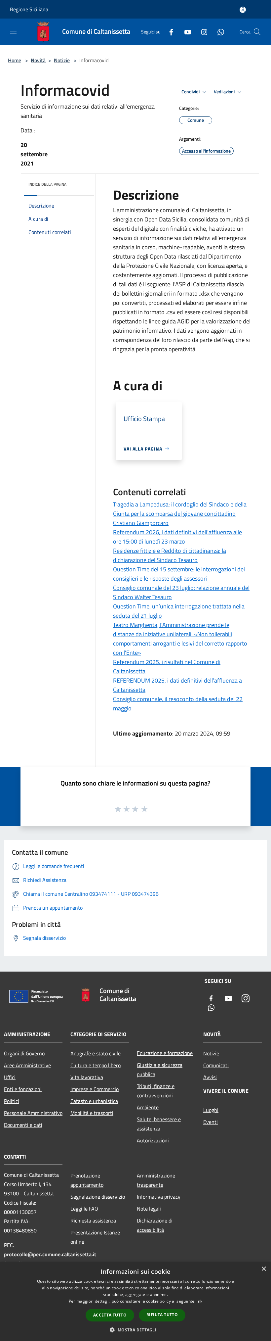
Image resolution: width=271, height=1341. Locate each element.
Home (14, 60)
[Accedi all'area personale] (243, 10)
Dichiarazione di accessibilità (155, 1225)
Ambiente (148, 1107)
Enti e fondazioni (23, 1089)
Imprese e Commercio (94, 1089)
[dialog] (135, 1301)
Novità (38, 60)
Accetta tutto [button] (110, 1315)
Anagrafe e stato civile (95, 1053)
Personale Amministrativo (33, 1113)
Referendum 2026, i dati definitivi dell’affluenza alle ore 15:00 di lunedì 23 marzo (177, 537)
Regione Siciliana (29, 9)
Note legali (149, 1209)
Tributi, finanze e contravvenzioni (155, 1090)
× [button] (263, 1269)
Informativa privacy (158, 1197)
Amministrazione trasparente (156, 1180)
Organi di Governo (24, 1053)
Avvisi (210, 1077)
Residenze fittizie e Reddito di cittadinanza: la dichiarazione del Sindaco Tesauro (169, 555)
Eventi (210, 1122)
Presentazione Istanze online (95, 1237)
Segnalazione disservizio (97, 1197)
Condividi (191, 91)
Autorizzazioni (153, 1140)
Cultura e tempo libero (95, 1065)
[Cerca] (257, 32)
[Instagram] (201, 31)
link (199, 1301)
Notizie (62, 60)
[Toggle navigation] (13, 31)
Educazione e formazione (165, 1053)
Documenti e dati (23, 1125)
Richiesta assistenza (93, 1220)
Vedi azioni (225, 91)
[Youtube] (185, 31)
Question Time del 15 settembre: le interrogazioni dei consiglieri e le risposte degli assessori (179, 574)
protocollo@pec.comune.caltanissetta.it (50, 1254)
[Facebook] (168, 31)
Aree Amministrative (27, 1065)
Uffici (10, 1077)
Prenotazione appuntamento (86, 1180)
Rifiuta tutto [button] (162, 1314)
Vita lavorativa (86, 1077)
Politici (11, 1101)
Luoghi (210, 1110)
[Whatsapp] (218, 31)
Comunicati (216, 1065)
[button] (135, 1329)
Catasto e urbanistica (94, 1101)
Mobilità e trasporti (91, 1113)
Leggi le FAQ (84, 1209)
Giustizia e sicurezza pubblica (159, 1069)
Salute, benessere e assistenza (159, 1123)
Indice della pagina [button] (47, 184)
